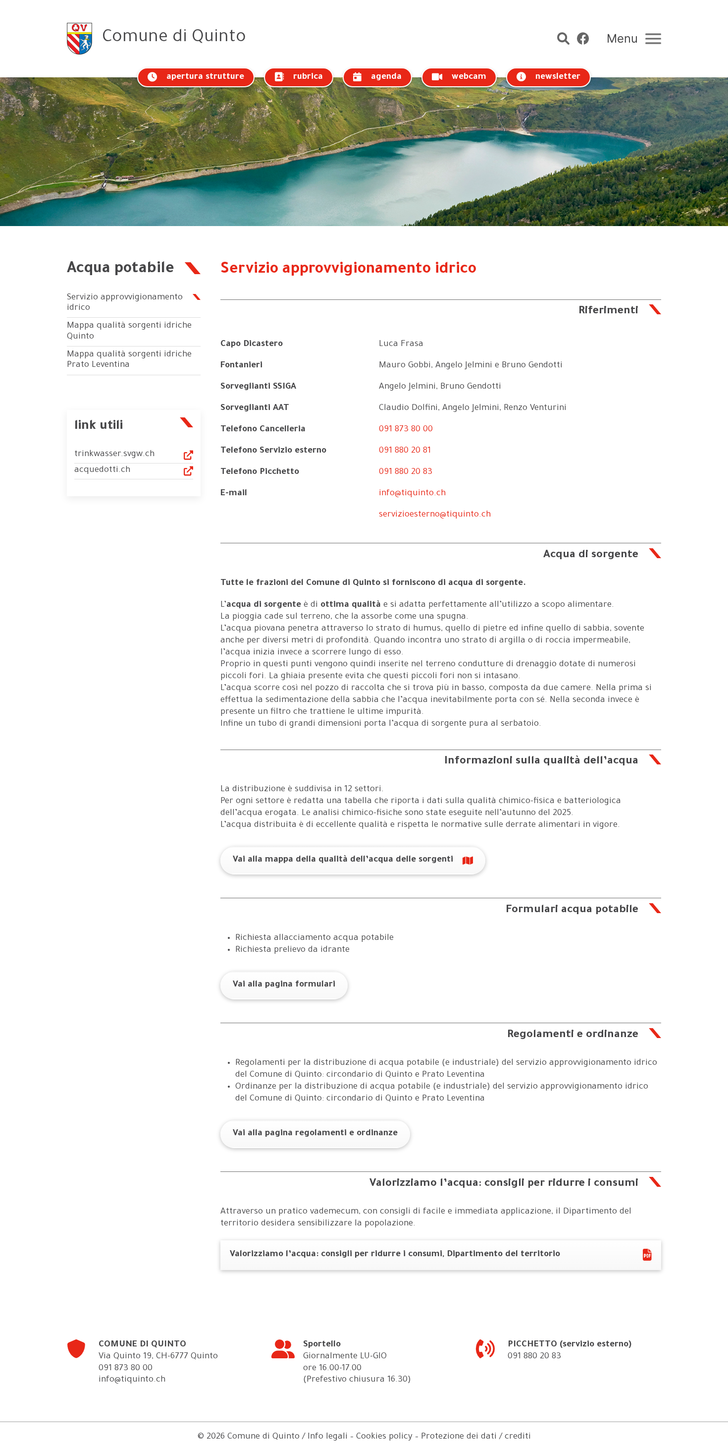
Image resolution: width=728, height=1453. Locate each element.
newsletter (557, 77)
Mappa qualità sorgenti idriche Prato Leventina (129, 360)
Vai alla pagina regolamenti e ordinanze (315, 1134)
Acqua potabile (120, 270)
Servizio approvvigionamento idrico (125, 303)
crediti (518, 1437)
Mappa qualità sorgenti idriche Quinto (129, 332)
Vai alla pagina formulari (284, 985)
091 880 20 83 (405, 472)
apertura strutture (205, 77)
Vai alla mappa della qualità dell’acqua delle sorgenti (343, 860)
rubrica (308, 77)
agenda (386, 77)
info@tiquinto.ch (412, 494)
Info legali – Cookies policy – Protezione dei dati (402, 1437)
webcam (469, 77)
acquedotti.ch (102, 470)
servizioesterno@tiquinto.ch (435, 515)
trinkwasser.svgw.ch (114, 455)
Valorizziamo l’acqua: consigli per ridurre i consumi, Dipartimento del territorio (395, 1255)
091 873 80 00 (406, 430)
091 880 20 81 (405, 451)
